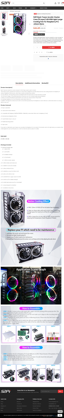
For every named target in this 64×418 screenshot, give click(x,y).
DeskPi (2, 408)
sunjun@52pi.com (52, 403)
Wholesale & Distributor (22, 406)
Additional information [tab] (32, 83)
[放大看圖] (29, 33)
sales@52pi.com (54, 401)
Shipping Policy (36, 401)
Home (2, 401)
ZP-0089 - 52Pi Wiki (5, 139)
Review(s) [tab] (45, 83)
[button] (30, 24)
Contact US (19, 403)
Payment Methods (36, 406)
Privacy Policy (35, 408)
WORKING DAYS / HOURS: (54, 406)
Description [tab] (19, 83)
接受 (60, 415)
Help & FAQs (19, 408)
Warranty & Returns (37, 403)
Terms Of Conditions (37, 410)
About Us (19, 401)
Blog (2, 410)
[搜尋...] (43, 3)
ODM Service (19, 410)
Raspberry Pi (3, 406)
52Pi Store (44, 26)
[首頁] (1, 11)
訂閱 (60, 391)
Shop (2, 403)
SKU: (34, 26)
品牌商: (41, 26)
